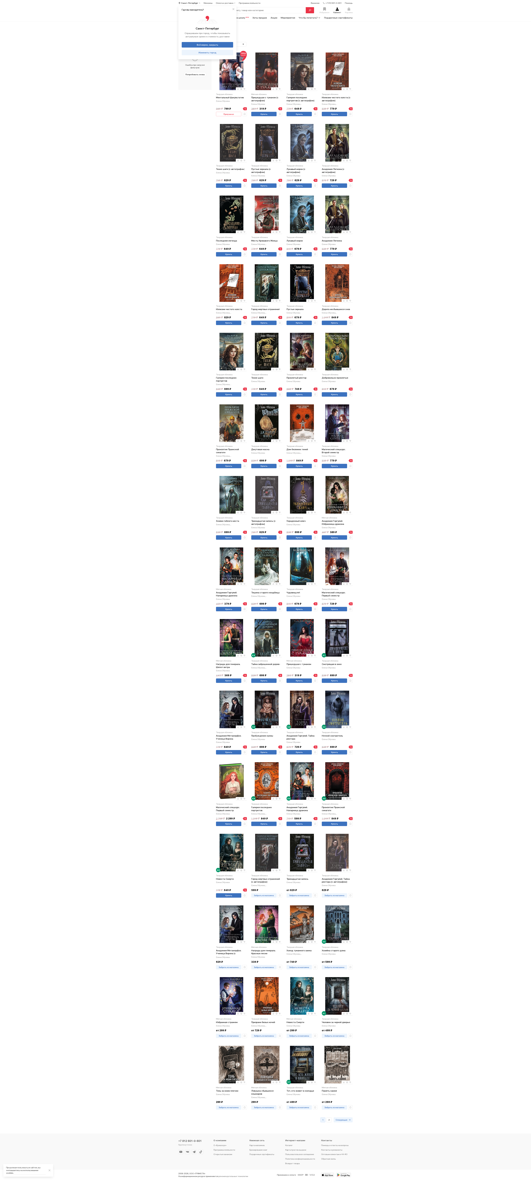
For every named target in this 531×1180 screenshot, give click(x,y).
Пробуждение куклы (262, 735)
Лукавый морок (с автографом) (296, 170)
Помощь (349, 3)
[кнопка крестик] (233, 9)
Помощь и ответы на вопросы (335, 1145)
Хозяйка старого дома (333, 950)
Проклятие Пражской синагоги (227, 451)
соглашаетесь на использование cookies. (22, 1171)
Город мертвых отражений (265, 309)
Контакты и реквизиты (331, 1150)
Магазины (208, 3)
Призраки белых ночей (263, 1022)
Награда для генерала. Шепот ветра (228, 666)
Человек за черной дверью (336, 1022)
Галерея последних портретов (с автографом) (300, 99)
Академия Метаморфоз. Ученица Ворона (228, 737)
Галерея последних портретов (226, 379)
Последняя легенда (226, 240)
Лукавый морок (295, 240)
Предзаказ (228, 114)
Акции (274, 17)
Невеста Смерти (225, 878)
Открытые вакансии (223, 1154)
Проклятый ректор (296, 377)
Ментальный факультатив (230, 97)
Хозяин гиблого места (227, 521)
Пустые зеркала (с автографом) (261, 170)
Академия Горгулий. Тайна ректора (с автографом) (336, 880)
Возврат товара (292, 1163)
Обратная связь (328, 1159)
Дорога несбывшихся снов (336, 309)
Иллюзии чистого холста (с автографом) (336, 99)
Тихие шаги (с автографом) (230, 169)
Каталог (289, 1145)
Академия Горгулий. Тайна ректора (300, 737)
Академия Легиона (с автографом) (333, 170)
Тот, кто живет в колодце (300, 1090)
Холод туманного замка (299, 950)
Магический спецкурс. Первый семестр (334, 594)
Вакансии (315, 3)
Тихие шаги (257, 377)
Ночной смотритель (332, 735)
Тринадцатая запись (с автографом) (263, 522)
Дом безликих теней (297, 449)
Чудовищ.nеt (293, 592)
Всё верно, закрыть (207, 44)
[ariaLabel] (49, 1170)
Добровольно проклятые (335, 377)
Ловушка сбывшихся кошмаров (262, 1092)
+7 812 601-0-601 (190, 1141)
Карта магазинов (257, 1145)
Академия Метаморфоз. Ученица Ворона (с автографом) (228, 952)
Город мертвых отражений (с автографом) (265, 880)
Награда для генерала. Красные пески (263, 952)
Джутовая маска (260, 449)
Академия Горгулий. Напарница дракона (226, 594)
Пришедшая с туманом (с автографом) (264, 99)
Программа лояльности (224, 1150)
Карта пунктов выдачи (295, 1150)
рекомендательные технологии (233, 1176)
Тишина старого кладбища (265, 592)
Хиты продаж (260, 17)
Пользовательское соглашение (299, 1154)
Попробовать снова (195, 74)
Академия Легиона (332, 240)
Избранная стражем (227, 1022)
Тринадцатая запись (297, 878)
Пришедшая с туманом (299, 664)
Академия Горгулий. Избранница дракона (333, 522)
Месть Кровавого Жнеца (264, 240)
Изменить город (207, 52)
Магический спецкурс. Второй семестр (334, 451)
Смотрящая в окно (332, 664)
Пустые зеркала (295, 309)
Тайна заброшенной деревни (266, 664)
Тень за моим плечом (227, 1090)
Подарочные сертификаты (338, 17)
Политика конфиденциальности (300, 1159)
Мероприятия (288, 17)
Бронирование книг (258, 1150)
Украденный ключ (296, 521)
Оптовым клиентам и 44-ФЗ (334, 1154)
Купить (264, 114)
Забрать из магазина (264, 895)
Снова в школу (239, 17)
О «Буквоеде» (220, 1145)
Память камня (329, 1090)
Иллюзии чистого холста (229, 309)
